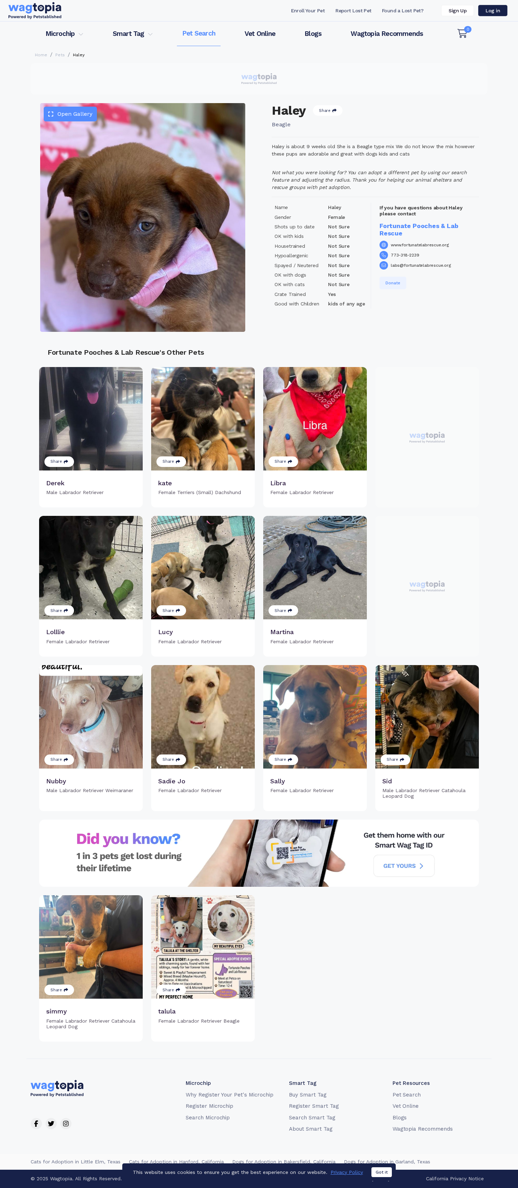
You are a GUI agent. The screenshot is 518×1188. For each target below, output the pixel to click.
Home (41, 54)
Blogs (312, 34)
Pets (60, 54)
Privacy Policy (347, 1172)
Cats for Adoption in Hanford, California (176, 1161)
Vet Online (260, 34)
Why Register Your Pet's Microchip (229, 1095)
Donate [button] (393, 282)
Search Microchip (208, 1117)
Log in (493, 10)
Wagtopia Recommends (387, 34)
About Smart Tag (310, 1129)
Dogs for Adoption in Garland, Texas (387, 1161)
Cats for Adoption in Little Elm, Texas (76, 1161)
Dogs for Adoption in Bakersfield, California (283, 1161)
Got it (382, 1172)
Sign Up (458, 10)
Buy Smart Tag (307, 1095)
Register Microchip (209, 1106)
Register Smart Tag (314, 1106)
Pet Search (198, 33)
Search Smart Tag (312, 1117)
